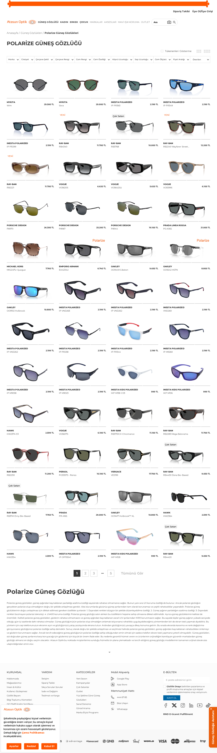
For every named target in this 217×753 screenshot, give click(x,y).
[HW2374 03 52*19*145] (30, 414)
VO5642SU (116, 186)
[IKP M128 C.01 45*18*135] (134, 537)
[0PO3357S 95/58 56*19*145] (82, 455)
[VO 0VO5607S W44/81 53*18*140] (82, 414)
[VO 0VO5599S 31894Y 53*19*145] (186, 167)
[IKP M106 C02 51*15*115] (186, 372)
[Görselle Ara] (169, 22)
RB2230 (12, 473)
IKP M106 (176, 391)
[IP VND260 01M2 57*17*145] (186, 290)
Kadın (64, 22)
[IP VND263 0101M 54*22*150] (82, 290)
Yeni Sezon (81, 678)
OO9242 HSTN (170, 268)
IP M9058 (17, 391)
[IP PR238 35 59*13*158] (82, 331)
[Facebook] (165, 705)
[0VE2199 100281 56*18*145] (134, 455)
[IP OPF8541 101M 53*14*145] (82, 537)
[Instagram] (182, 705)
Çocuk (84, 22)
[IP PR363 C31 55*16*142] (134, 85)
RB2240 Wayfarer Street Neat (175, 145)
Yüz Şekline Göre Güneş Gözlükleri (88, 697)
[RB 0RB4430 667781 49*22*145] (186, 455)
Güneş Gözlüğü (48, 22)
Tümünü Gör (132, 573)
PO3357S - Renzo (68, 473)
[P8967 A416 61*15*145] (82, 208)
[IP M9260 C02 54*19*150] (186, 331)
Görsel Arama (83, 708)
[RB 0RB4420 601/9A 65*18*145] (186, 537)
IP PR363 (121, 104)
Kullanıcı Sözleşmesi (17, 691)
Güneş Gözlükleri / (32, 33)
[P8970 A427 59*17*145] (30, 208)
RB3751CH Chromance (122, 432)
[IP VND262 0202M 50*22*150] (134, 290)
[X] (174, 705)
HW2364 (167, 514)
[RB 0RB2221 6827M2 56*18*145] (30, 167)
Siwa (63, 104)
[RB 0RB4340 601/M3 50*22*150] (82, 126)
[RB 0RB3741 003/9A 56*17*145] (30, 496)
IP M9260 (173, 350)
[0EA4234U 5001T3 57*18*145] (82, 249)
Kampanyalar (83, 683)
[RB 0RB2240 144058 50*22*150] (186, 126)
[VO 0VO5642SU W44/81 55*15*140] (134, 167)
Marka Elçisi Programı (87, 712)
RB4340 (64, 145)
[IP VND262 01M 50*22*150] (30, 331)
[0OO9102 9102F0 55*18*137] (30, 290)
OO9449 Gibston (119, 268)
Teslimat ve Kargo (51, 695)
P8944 (121, 227)
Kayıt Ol (172, 697)
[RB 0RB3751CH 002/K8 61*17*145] (134, 414)
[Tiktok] (208, 705)
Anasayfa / (13, 33)
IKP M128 (124, 555)
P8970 (16, 227)
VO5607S (63, 432)
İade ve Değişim (50, 691)
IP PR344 (121, 350)
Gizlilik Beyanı (14, 695)
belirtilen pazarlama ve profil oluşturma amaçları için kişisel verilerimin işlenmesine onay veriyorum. (187, 689)
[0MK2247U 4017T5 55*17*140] (30, 249)
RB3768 (116, 145)
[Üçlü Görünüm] (198, 51)
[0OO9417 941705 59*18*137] (134, 496)
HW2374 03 (13, 432)
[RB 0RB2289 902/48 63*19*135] (186, 414)
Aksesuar (110, 22)
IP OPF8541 (69, 555)
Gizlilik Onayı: (174, 686)
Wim (11, 104)
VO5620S (63, 186)
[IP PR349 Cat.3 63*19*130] (186, 85)
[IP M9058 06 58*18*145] (30, 372)
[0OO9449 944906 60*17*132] (134, 249)
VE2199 (116, 473)
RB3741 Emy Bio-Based (19, 514)
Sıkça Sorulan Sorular (52, 687)
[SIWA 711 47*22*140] (82, 85)
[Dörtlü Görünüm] (207, 51)
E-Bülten (169, 672)
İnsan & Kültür (14, 687)
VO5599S (167, 186)
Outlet (145, 22)
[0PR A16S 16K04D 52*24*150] (82, 496)
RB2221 (12, 186)
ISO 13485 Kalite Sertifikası (20, 704)
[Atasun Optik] (21, 22)
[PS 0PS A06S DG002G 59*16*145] (186, 208)
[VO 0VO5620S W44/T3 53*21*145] (82, 167)
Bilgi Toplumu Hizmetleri (19, 700)
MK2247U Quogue (16, 268)
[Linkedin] (191, 705)
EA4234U (69, 268)
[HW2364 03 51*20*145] (186, 496)
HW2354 (11, 555)
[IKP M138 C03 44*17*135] (134, 372)
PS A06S (174, 227)
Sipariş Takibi (48, 683)
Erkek (74, 22)
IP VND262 (121, 309)
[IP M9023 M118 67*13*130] (82, 372)
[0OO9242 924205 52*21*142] (186, 249)
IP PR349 (173, 104)
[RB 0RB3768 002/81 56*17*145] (134, 126)
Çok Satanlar (82, 687)
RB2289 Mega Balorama (175, 432)
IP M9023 (69, 391)
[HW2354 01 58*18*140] (30, 537)
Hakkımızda (13, 678)
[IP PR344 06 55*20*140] (134, 331)
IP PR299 (17, 145)
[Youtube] (199, 705)
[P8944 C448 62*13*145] (134, 208)
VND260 (173, 309)
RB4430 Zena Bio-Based (175, 473)
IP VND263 (69, 309)
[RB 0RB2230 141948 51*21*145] (30, 455)
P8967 (69, 227)
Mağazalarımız (14, 683)
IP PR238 (69, 350)
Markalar (96, 22)
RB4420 (168, 555)
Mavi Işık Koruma (128, 22)
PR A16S (63, 514)
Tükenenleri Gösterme (178, 51)
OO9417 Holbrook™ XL (122, 514)
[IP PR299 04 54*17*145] (30, 126)
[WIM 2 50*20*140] (30, 85)
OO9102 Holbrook (16, 309)
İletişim (45, 678)
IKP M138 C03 (124, 391)
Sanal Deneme (83, 704)
